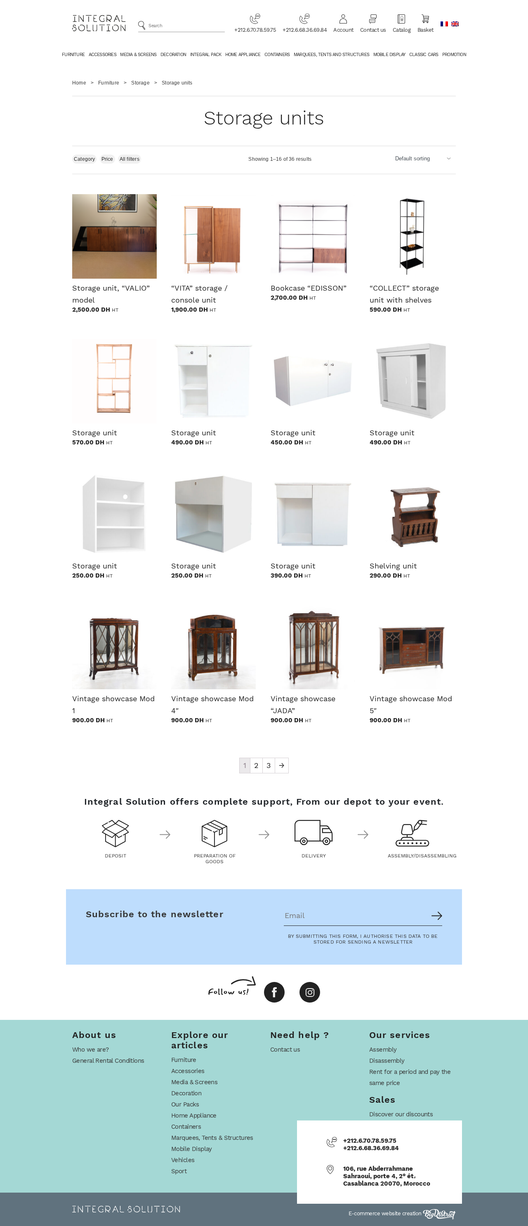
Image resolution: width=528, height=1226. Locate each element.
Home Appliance (194, 1115)
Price (107, 159)
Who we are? (90, 1049)
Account (343, 30)
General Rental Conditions (108, 1060)
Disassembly (387, 1060)
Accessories (102, 54)
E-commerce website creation (386, 1213)
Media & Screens (138, 54)
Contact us (373, 30)
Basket (425, 30)
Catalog (402, 30)
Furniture (73, 54)
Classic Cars (423, 54)
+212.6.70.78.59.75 (255, 30)
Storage (140, 83)
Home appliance (243, 54)
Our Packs (185, 1104)
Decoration (173, 54)
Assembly (382, 1049)
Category (84, 159)
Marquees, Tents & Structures (212, 1137)
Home (79, 83)
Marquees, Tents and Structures (331, 54)
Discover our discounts (401, 1114)
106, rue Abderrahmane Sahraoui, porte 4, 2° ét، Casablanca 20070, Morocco (386, 1176)
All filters (129, 159)
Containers (277, 54)
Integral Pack (206, 54)
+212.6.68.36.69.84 (305, 30)
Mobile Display (389, 54)
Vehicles (182, 1160)
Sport (178, 1171)
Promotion (454, 54)
